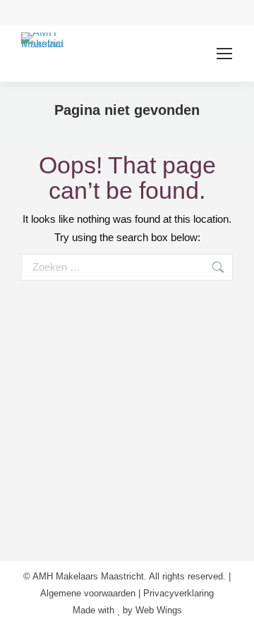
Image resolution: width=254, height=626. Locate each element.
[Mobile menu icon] (224, 53)
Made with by (104, 610)
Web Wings (158, 610)
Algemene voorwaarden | (91, 593)
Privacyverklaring (178, 593)
